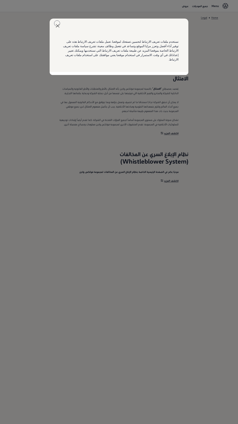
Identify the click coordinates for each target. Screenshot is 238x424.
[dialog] (119, 212)
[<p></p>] (57, 23)
